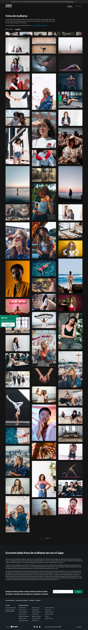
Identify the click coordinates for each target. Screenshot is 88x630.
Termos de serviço (10, 600)
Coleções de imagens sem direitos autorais (10, 610)
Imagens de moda (48, 618)
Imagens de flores (35, 607)
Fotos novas (78, 6)
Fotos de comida (22, 614)
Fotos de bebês (35, 614)
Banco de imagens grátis (11, 607)
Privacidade (31, 600)
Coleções (69, 6)
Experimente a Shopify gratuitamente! (39, 25)
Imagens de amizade (49, 607)
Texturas (47, 616)
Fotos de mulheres (22, 609)
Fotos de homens (35, 609)
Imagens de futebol (49, 612)
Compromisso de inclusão (21, 600)
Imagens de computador (24, 616)
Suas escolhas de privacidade (52, 626)
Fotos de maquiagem (23, 612)
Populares (18, 29)
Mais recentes (9, 29)
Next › (48, 538)
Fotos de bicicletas (49, 614)
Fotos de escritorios (36, 618)
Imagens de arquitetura (23, 620)
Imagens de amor (22, 607)
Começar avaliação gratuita (8, 324)
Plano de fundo (35, 620)
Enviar (78, 591)
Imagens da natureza (36, 612)
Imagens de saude (22, 618)
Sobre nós (38, 600)
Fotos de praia (48, 609)
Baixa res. (24, 52)
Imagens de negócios (36, 616)
